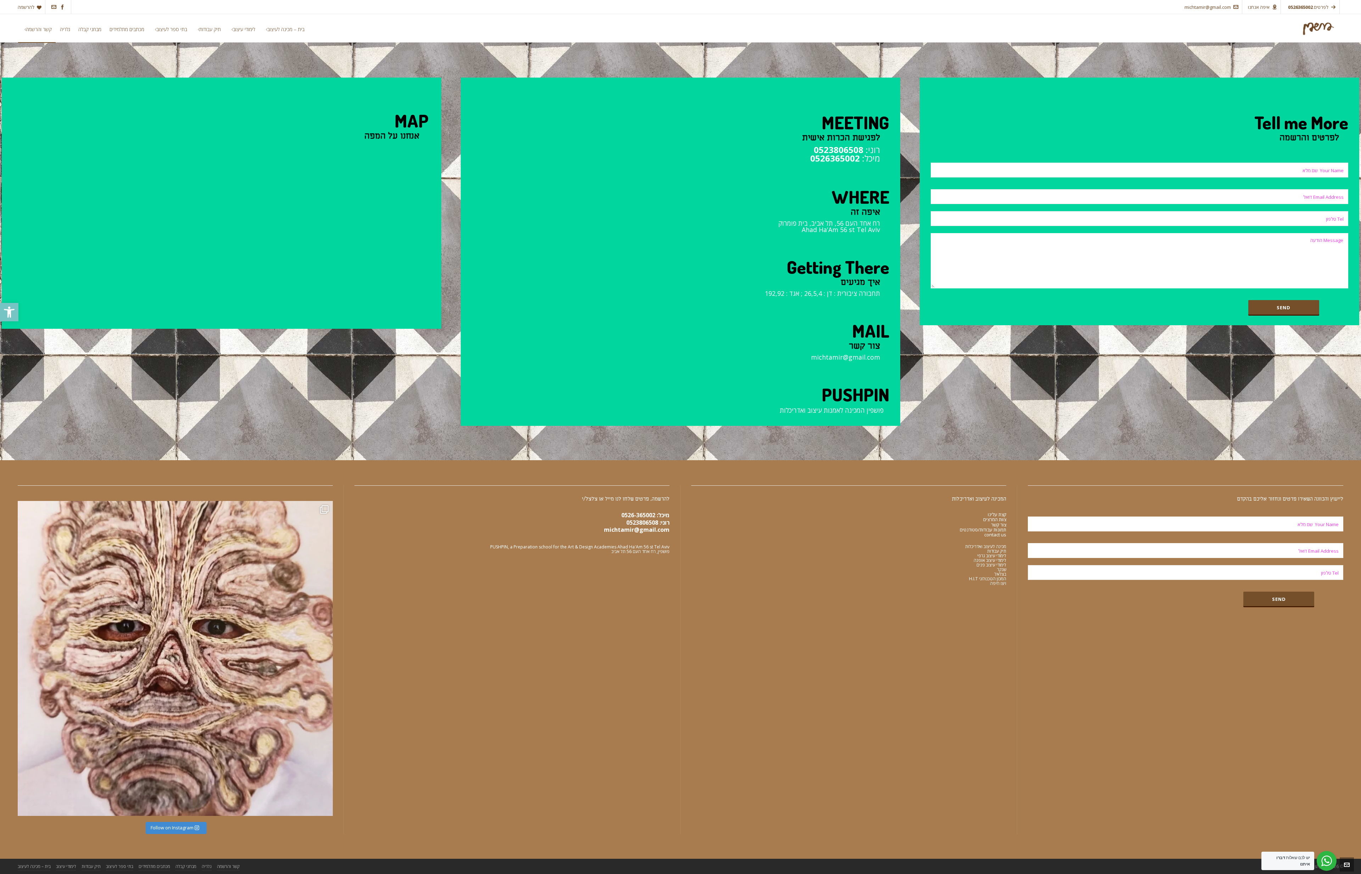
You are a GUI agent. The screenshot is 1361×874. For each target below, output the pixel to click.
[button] (9, 312)
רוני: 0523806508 (648, 522)
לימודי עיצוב (66, 866)
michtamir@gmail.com (1207, 7)
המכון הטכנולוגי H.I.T (987, 579)
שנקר (1001, 569)
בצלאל (1000, 574)
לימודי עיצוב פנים (991, 565)
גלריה (207, 866)
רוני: (847, 150)
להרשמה (26, 7)
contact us (995, 534)
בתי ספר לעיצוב (119, 866)
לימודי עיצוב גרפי (991, 556)
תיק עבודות (996, 551)
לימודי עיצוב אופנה (990, 560)
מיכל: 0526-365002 (645, 515)
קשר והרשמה (228, 866)
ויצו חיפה (998, 583)
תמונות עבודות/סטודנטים (983, 529)
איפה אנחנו (1259, 7)
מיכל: (845, 158)
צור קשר (998, 524)
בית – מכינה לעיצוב (34, 866)
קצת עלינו (997, 514)
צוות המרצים (994, 519)
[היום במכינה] (175, 658)
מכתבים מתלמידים (154, 866)
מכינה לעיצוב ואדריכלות (985, 546)
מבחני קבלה (185, 866)
